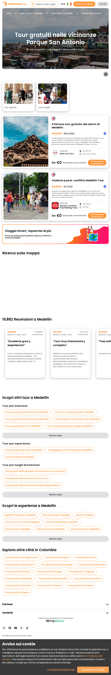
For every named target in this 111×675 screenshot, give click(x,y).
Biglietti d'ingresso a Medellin (20, 515)
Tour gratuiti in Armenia (17, 571)
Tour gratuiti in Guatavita (87, 578)
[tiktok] (27, 628)
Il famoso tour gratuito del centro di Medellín (76, 126)
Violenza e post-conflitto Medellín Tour (78, 180)
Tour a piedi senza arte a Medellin (22, 426)
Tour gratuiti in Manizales (92, 564)
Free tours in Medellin (62, 13)
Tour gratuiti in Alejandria (18, 578)
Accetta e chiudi (93, 670)
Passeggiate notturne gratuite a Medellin (70, 450)
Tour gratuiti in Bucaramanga (56, 564)
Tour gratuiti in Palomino (18, 585)
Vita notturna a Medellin (18, 529)
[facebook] (10, 628)
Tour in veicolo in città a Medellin (22, 522)
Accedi (103, 4)
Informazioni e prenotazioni (97, 162)
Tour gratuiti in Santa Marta (20, 564)
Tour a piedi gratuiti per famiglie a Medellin (69, 426)
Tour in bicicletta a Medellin (19, 456)
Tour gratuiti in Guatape (49, 571)
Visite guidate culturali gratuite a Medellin (77, 419)
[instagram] (4, 628)
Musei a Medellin (85, 515)
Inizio (9, 13)
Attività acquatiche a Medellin (62, 522)
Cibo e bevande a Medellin (56, 515)
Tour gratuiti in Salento (17, 592)
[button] (18, 96)
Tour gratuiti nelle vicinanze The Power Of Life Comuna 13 (35, 471)
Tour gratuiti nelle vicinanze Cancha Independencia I (33, 485)
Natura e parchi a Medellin (51, 529)
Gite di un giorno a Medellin (85, 529)
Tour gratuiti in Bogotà (57, 557)
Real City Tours (67, 154)
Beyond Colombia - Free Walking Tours (69, 207)
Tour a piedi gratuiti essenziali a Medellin (26, 412)
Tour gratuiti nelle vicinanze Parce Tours (26, 478)
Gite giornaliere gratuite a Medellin (23, 450)
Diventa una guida (84, 4)
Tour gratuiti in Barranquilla (53, 578)
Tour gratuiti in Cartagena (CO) (22, 557)
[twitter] (21, 628)
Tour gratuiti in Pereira (49, 585)
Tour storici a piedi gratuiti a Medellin (74, 412)
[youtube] (15, 628)
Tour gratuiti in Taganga (81, 571)
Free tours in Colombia (31, 13)
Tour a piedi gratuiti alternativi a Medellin (27, 419)
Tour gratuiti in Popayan (80, 585)
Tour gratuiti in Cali (85, 557)
